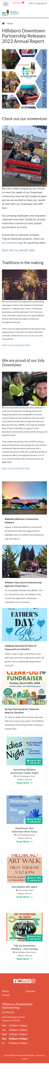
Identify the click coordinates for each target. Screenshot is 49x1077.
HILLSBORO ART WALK (24, 886)
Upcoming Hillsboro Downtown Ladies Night (24, 771)
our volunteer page (12, 242)
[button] (6, 4)
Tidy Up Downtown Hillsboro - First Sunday (24, 947)
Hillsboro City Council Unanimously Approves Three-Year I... (23, 584)
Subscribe (30, 991)
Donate (17, 2)
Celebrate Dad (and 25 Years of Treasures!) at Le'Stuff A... (20, 647)
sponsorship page (32, 335)
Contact (6, 995)
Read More (23, 782)
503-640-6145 (8, 1012)
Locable (25, 1059)
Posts (10, 23)
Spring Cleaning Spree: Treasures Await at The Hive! (22, 711)
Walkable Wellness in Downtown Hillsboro (22, 521)
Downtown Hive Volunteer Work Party (24, 830)
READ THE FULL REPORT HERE (18, 250)
